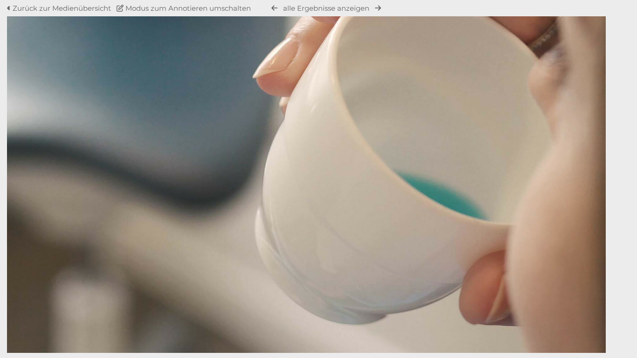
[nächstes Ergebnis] (378, 8)
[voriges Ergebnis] (274, 8)
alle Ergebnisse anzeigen (326, 8)
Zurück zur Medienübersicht (62, 8)
